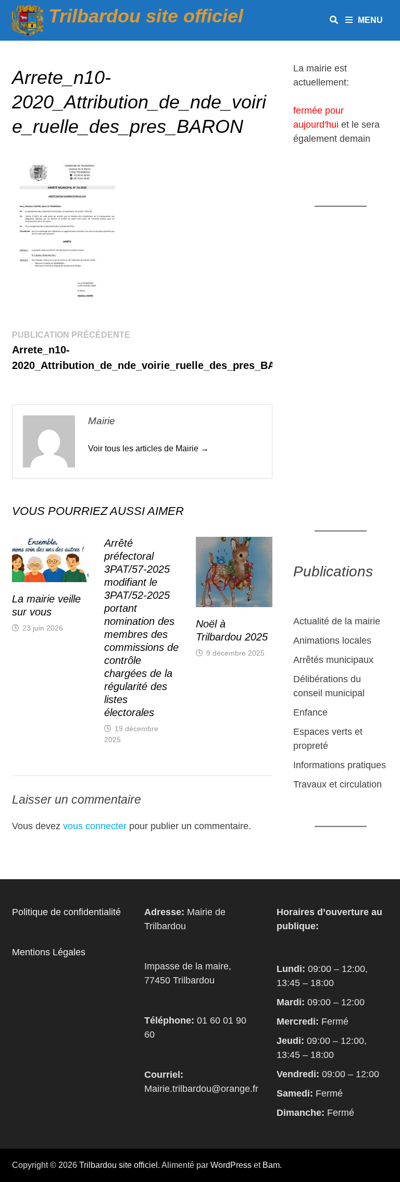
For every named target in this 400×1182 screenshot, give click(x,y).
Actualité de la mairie (336, 621)
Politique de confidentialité (66, 912)
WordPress (231, 1165)
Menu (370, 20)
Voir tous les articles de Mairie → (148, 448)
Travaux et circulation (337, 784)
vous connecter (95, 826)
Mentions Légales (48, 952)
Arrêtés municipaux (333, 660)
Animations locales (332, 640)
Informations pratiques (339, 765)
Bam (271, 1165)
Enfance (310, 712)
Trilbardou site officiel (145, 16)
